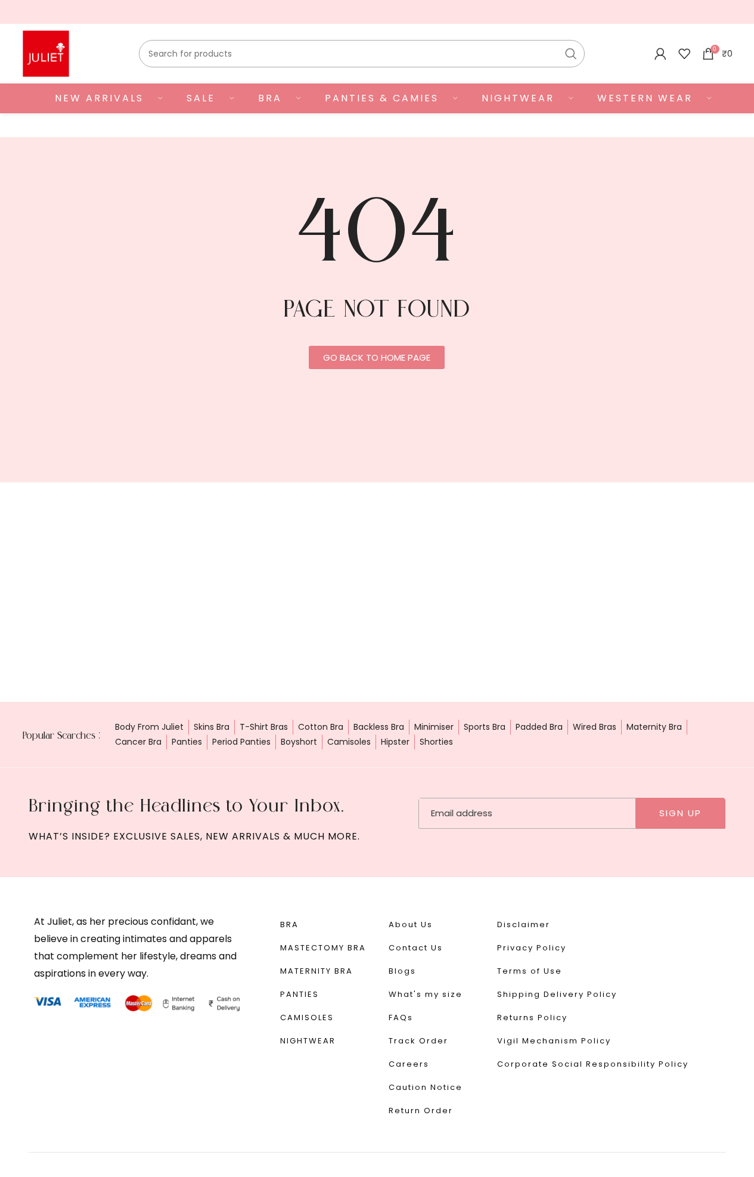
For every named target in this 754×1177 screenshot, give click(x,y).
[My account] (660, 54)
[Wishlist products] (684, 54)
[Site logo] (46, 53)
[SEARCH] (571, 53)
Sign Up (680, 813)
